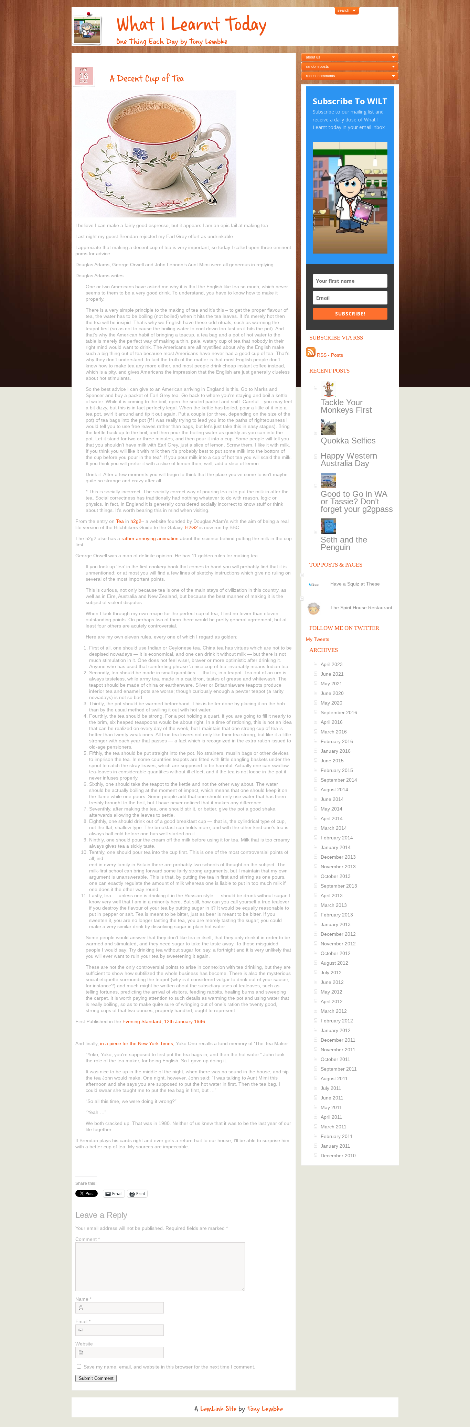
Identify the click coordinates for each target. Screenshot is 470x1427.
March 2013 (334, 905)
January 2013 (336, 924)
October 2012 (336, 953)
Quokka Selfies (348, 440)
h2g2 (135, 521)
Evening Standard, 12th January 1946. (164, 1021)
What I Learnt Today (191, 24)
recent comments (320, 76)
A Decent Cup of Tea (147, 78)
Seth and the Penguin (344, 543)
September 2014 (339, 780)
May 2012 (331, 992)
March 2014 (334, 828)
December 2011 (338, 1040)
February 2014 (337, 837)
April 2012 (332, 1001)
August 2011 (334, 1078)
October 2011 (335, 1059)
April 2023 (332, 664)
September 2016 (339, 712)
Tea (120, 521)
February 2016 (337, 741)
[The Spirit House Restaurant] (351, 602)
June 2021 (332, 674)
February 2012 (337, 1020)
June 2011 (332, 1098)
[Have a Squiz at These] (351, 578)
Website (84, 1343)
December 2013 (338, 857)
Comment (87, 1239)
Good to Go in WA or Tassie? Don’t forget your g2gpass (357, 501)
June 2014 (332, 799)
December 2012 (338, 934)
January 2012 (336, 1030)
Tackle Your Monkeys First (346, 406)
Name (83, 1299)
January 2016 (336, 751)
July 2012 (331, 972)
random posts (317, 66)
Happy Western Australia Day (349, 459)
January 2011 (335, 1146)
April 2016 (332, 722)
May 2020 (331, 703)
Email (82, 1321)
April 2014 (332, 818)
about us (313, 57)
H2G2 (191, 527)
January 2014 (336, 847)
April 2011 (331, 1117)
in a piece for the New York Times (136, 1043)
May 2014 (331, 809)
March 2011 (333, 1126)
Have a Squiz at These (355, 584)
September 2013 (339, 886)
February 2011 (337, 1136)
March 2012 (334, 1011)
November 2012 (338, 943)
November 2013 (338, 866)
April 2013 (332, 895)
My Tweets (317, 639)
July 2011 (331, 1088)
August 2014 (334, 789)
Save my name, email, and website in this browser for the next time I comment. (169, 1367)
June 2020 (332, 693)
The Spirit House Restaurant (361, 607)
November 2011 (338, 1049)
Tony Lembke (265, 1409)
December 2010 (338, 1155)
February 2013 (337, 915)
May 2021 (331, 683)
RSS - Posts (329, 355)
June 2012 (332, 982)
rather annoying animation (150, 538)
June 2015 (332, 760)
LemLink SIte (218, 1409)
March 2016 (334, 731)
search (343, 10)
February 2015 (337, 770)
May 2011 (331, 1107)
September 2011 (339, 1069)
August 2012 (334, 963)
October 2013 (336, 876)
